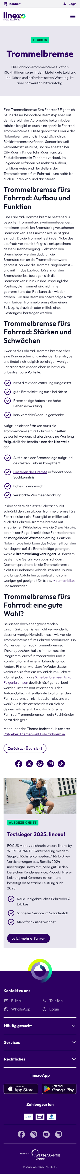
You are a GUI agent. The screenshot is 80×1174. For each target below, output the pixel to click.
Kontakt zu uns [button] (17, 990)
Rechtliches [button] (14, 1059)
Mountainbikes (64, 580)
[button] (12, 4)
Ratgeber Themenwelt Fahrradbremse (34, 734)
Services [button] (12, 1042)
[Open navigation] (72, 17)
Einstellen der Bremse (30, 472)
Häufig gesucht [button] (18, 1025)
